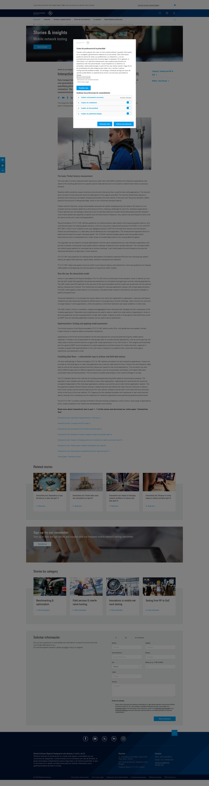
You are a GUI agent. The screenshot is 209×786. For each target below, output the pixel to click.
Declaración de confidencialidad (87, 79)
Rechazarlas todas (105, 124)
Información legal (83, 82)
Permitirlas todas (83, 88)
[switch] (128, 102)
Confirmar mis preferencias (123, 124)
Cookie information (83, 77)
